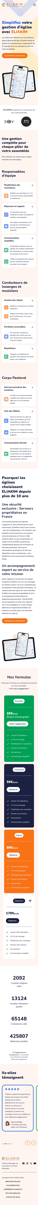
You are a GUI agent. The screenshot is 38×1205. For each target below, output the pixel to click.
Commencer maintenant (14, 56)
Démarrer (13, 789)
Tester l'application (17, 724)
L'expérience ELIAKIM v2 (13, 1189)
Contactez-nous (13, 1197)
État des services (13, 1193)
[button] (34, 4)
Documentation (13, 1185)
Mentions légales (12, 1182)
